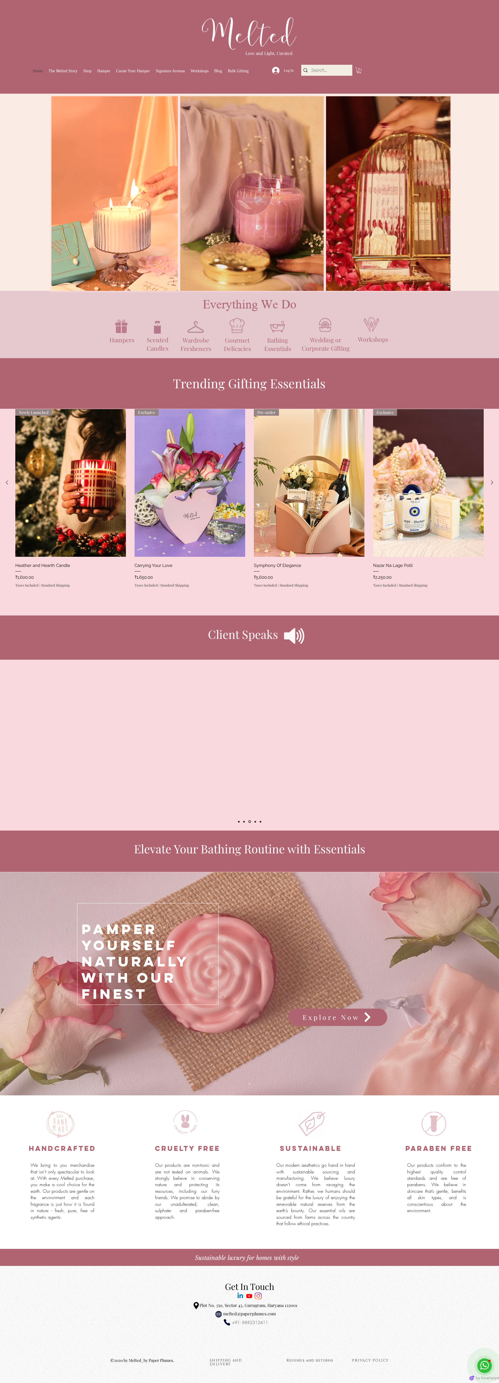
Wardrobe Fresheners (195, 344)
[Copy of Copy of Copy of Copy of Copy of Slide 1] (244, 821)
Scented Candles (157, 344)
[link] (359, 70)
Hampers (121, 340)
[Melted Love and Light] (258, 1296)
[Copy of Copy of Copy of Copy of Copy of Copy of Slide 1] (239, 821)
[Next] (466, 1111)
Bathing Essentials (277, 344)
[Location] (196, 1306)
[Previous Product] (6, 482)
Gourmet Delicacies (237, 344)
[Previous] (32, 1111)
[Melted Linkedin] (240, 1296)
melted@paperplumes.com (249, 1314)
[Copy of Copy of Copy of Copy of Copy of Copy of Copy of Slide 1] (254, 821)
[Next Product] (492, 482)
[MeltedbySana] (249, 1296)
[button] (87, 71)
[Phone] (227, 1322)
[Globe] (218, 1314)
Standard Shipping (55, 585)
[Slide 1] (249, 276)
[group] (249, 507)
